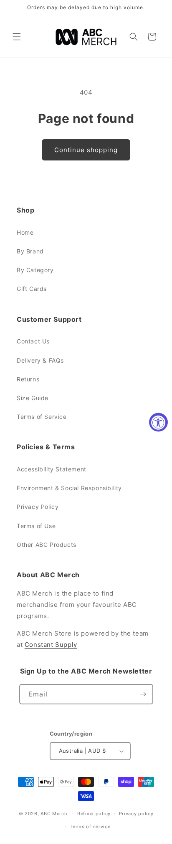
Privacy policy (136, 813)
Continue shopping (86, 150)
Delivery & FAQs (40, 360)
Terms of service (90, 826)
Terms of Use (36, 525)
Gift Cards (32, 288)
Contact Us (33, 341)
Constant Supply (51, 645)
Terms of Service (42, 416)
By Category (35, 269)
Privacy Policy (37, 506)
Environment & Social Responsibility (69, 487)
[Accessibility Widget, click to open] (158, 422)
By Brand (30, 251)
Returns (28, 379)
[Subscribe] (143, 694)
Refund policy (94, 813)
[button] (17, 37)
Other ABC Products (46, 544)
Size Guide (32, 397)
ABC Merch (53, 813)
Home (25, 232)
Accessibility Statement (51, 469)
